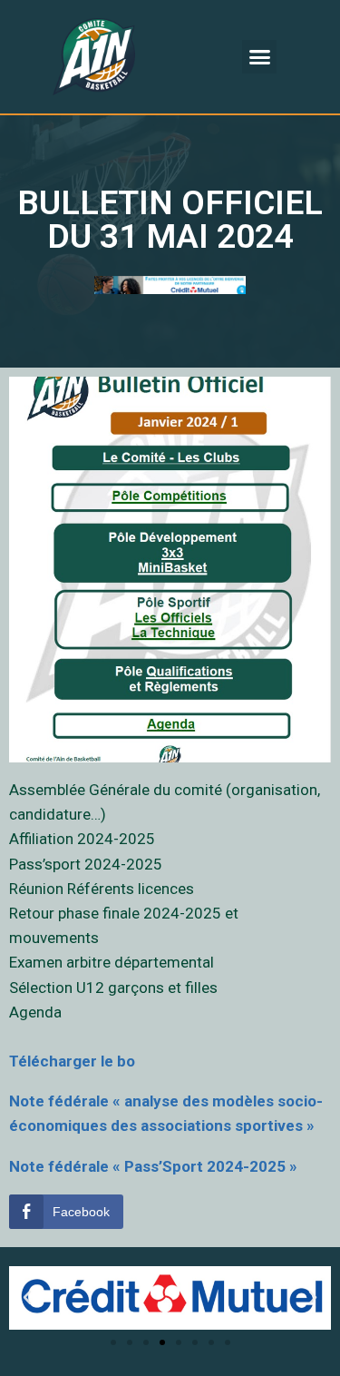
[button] (259, 57)
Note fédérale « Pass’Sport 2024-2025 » (153, 1166)
